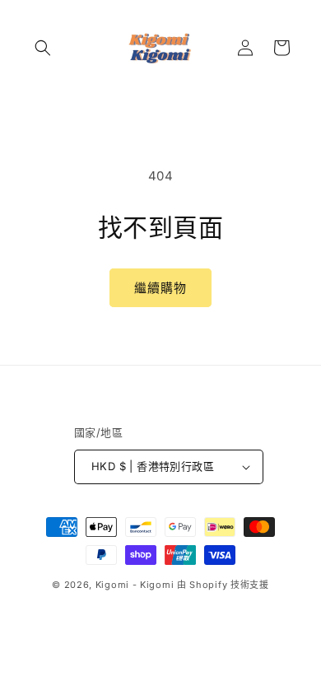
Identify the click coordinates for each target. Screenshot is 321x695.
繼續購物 (160, 288)
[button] (43, 48)
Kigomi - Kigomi (134, 584)
